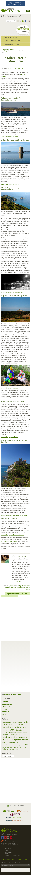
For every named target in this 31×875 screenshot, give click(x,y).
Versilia (24, 747)
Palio (7, 742)
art (18, 722)
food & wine (21, 730)
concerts (20, 725)
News (4, 709)
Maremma (22, 734)
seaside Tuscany (27, 588)
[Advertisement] (15, 782)
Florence (6, 707)
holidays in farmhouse (19, 732)
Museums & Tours (11, 44)
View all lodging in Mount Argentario (12, 292)
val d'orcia (19, 747)
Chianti (5, 724)
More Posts (18, 581)
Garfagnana (6, 732)
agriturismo (14, 722)
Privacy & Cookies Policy (12, 856)
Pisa (14, 742)
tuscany (11, 747)
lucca (11, 734)
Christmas (11, 724)
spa (8, 747)
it (20, 21)
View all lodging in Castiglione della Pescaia (14, 515)
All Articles (8, 854)
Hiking (12, 732)
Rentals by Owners (12, 41)
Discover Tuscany (9, 49)
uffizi (15, 747)
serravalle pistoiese (19, 745)
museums (23, 739)
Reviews (5, 712)
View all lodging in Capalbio (9, 388)
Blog (5, 51)
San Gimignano (8, 745)
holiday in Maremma (10, 587)
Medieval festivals (10, 737)
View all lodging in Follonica (9, 437)
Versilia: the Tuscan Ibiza (10, 596)
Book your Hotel (11, 38)
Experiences (12, 51)
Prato (18, 742)
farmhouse (23, 727)
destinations (6, 727)
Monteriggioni (6, 740)
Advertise (8, 850)
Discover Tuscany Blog (12, 694)
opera (3, 742)
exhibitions (16, 727)
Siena (4, 714)
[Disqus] (15, 619)
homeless (26, 732)
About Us (8, 848)
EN (18, 21)
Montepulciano (23, 737)
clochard (16, 724)
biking (21, 722)
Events (5, 701)
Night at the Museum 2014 (17, 594)
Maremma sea (21, 587)
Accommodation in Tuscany (9, 541)
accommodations (7, 722)
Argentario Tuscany (24, 586)
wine (16, 749)
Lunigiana (15, 734)
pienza (11, 742)
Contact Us (8, 852)
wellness (11, 749)
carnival (26, 722)
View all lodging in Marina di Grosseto (12, 535)
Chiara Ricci (21, 68)
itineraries (5, 735)
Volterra (5, 749)
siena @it (4, 747)
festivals (4, 730)
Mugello (15, 739)
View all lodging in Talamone (10, 137)
